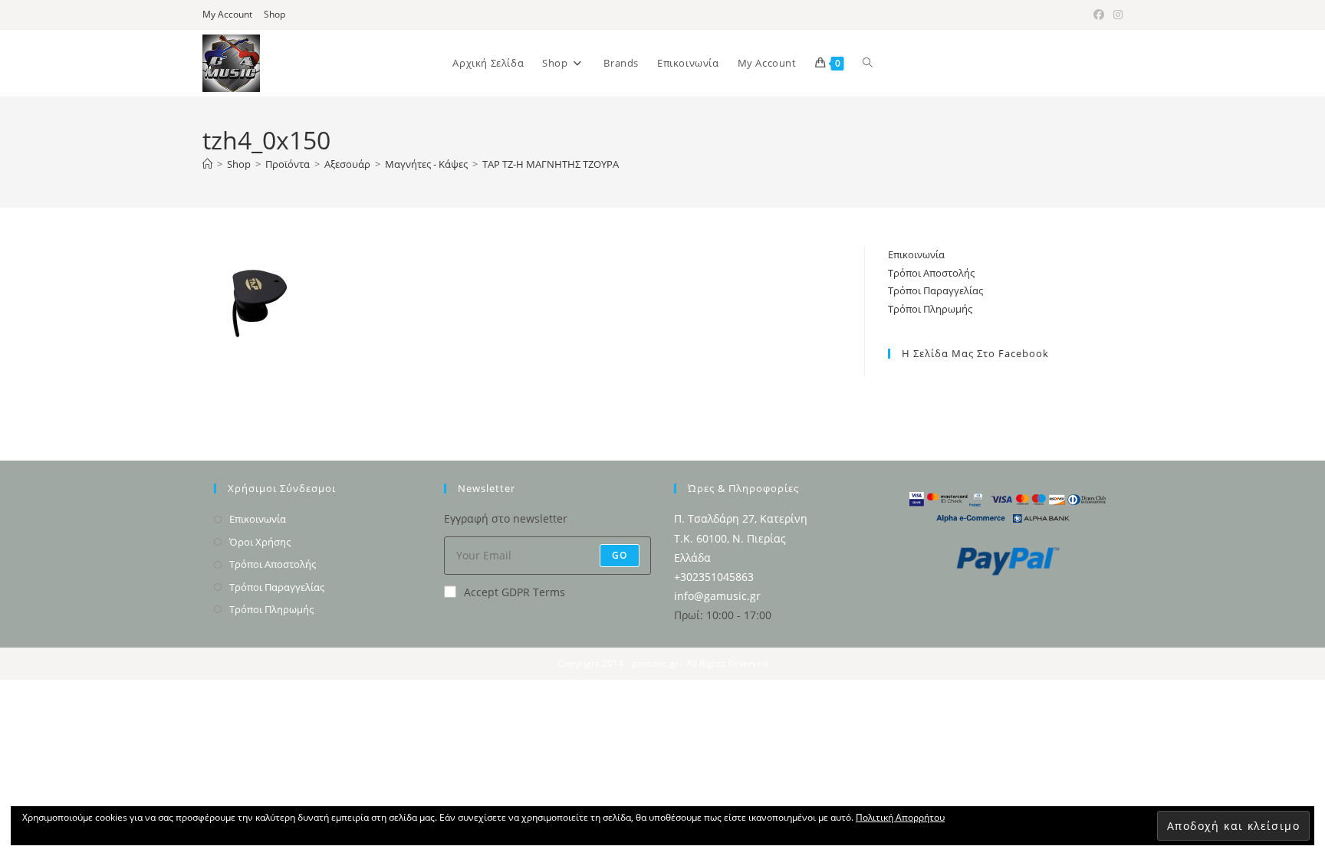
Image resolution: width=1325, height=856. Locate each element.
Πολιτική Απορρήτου (900, 817)
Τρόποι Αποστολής (931, 273)
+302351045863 (714, 576)
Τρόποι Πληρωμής (930, 309)
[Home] (207, 164)
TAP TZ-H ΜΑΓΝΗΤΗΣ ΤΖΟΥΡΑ (550, 164)
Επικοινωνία (916, 254)
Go (619, 555)
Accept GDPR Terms (514, 592)
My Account (227, 14)
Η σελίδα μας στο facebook (975, 353)
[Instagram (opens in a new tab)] (1116, 14)
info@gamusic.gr (717, 596)
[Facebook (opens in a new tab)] (1099, 14)
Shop (274, 14)
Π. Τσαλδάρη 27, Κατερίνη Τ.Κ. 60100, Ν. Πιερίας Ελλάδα (740, 537)
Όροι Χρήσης (260, 542)
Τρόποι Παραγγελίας (935, 290)
